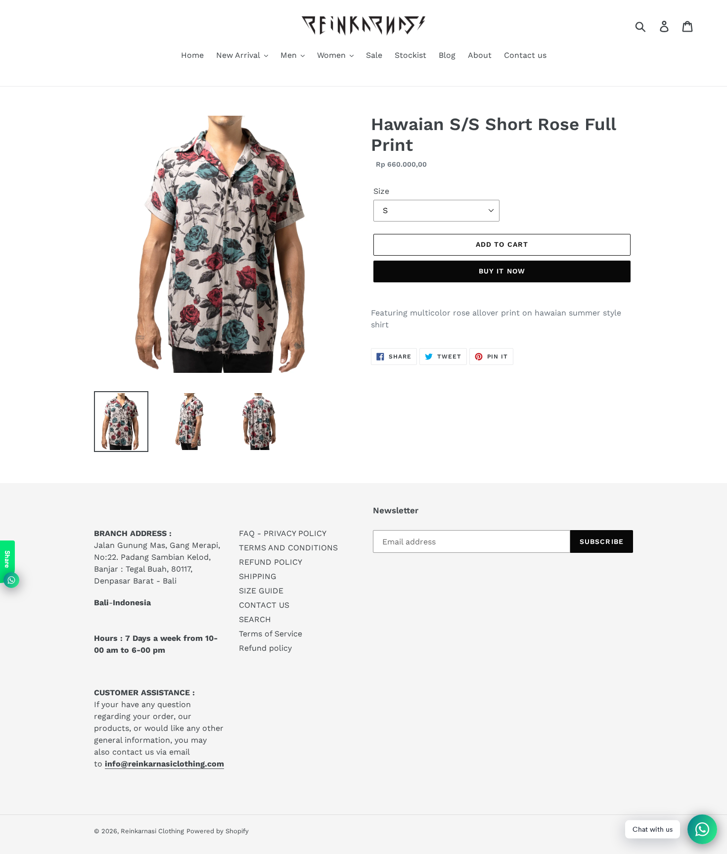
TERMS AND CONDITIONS (288, 547)
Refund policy (265, 648)
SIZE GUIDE (261, 590)
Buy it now (502, 271)
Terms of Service (270, 633)
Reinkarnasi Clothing (152, 831)
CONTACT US (264, 605)
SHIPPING (257, 576)
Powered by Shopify (217, 831)
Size (381, 191)
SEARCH (255, 619)
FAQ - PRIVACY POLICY (282, 533)
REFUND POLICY (270, 562)
